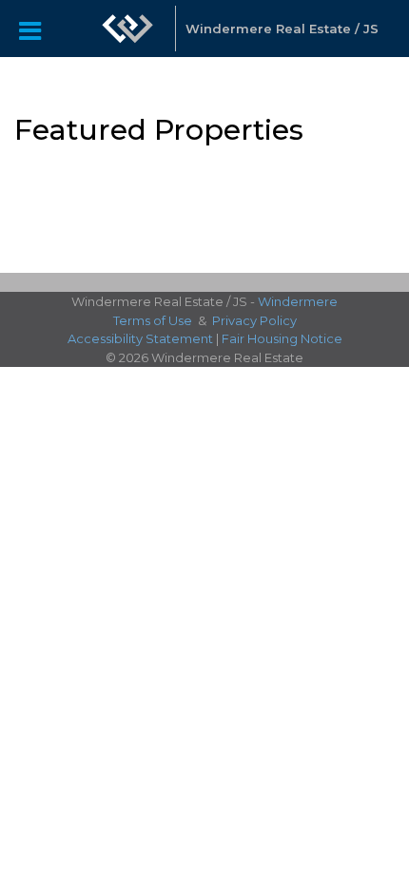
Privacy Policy (254, 320)
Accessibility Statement (140, 338)
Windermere (298, 301)
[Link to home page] (127, 28)
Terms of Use (152, 320)
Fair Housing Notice (282, 338)
